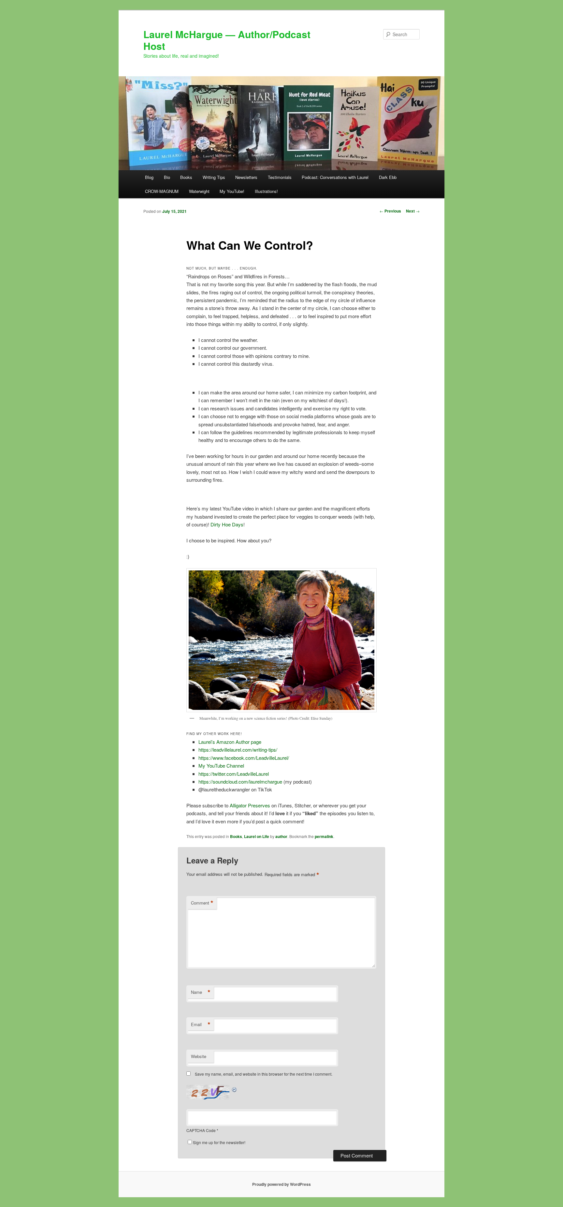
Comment (202, 903)
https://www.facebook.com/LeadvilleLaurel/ (243, 757)
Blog (149, 177)
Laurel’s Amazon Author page (229, 741)
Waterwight (199, 191)
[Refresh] (234, 1088)
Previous (390, 211)
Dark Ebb (388, 177)
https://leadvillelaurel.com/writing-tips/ (237, 749)
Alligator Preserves (250, 805)
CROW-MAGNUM (162, 191)
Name (200, 992)
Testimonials (280, 177)
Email (200, 1024)
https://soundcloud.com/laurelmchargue (240, 781)
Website (198, 1056)
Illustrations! (266, 191)
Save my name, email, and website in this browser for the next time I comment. (263, 1074)
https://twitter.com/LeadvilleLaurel (233, 773)
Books (186, 177)
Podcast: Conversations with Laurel (335, 177)
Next (413, 211)
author (281, 836)
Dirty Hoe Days (226, 524)
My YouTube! (232, 191)
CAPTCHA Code (201, 1130)
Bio (167, 177)
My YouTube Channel (221, 765)
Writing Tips (214, 177)
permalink (324, 836)
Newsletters (246, 177)
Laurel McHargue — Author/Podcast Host (226, 40)
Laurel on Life (256, 836)
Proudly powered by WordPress (281, 1184)
